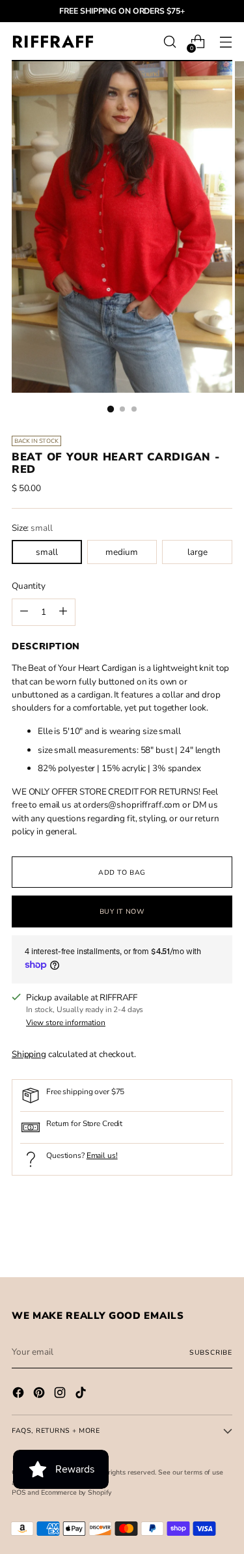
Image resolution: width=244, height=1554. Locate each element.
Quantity (29, 586)
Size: (32, 528)
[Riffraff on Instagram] (61, 1394)
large (197, 552)
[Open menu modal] (225, 42)
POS (19, 1492)
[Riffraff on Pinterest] (40, 1394)
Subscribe (210, 1352)
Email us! (102, 1155)
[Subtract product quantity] (63, 612)
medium (121, 552)
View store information (65, 1022)
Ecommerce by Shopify (76, 1492)
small (47, 552)
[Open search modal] (169, 42)
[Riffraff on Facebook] (19, 1394)
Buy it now (122, 911)
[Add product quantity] (24, 612)
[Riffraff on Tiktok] (82, 1394)
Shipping (29, 1054)
